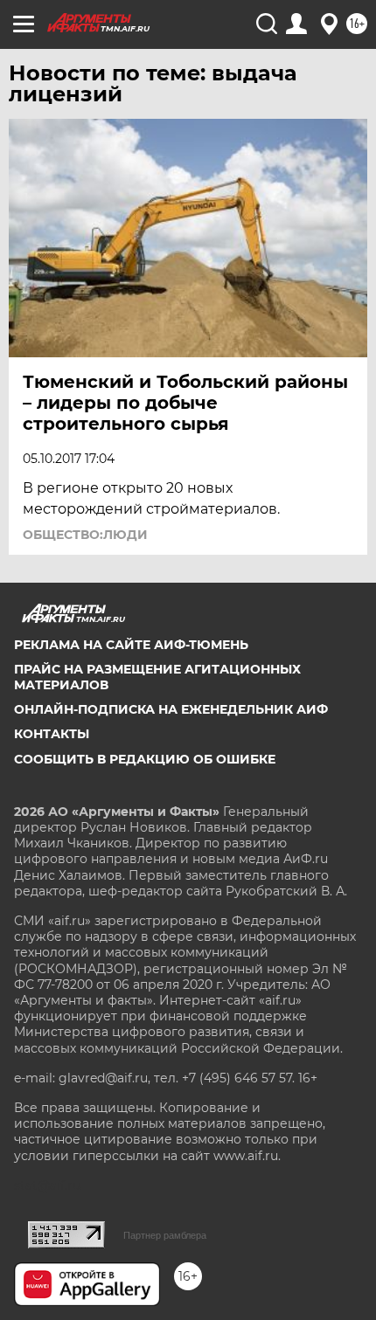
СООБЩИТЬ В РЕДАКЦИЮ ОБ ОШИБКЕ (144, 759)
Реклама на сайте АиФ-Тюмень (131, 645)
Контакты (51, 734)
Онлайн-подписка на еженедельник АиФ (171, 709)
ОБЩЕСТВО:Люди (85, 535)
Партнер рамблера (164, 1235)
